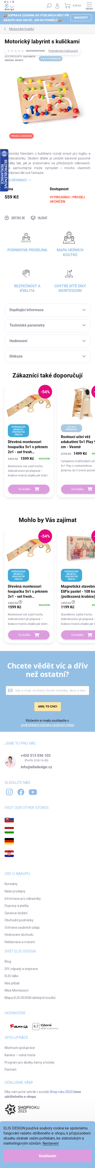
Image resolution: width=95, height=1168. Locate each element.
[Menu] (89, 5)
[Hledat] (49, 5)
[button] (29, 467)
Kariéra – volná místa (20, 1055)
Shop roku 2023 (61, 1092)
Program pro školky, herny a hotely (29, 1062)
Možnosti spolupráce (20, 1048)
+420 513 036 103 (35, 755)
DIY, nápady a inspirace (21, 969)
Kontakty (11, 884)
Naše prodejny (15, 891)
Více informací (16, 180)
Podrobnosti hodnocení (63, 51)
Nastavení (50, 1143)
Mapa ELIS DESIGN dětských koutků (30, 998)
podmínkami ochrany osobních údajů (47, 725)
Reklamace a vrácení (20, 942)
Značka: (14, 60)
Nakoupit (81, 17)
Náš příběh (12, 983)
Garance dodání (16, 913)
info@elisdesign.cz (36, 767)
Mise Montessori (17, 990)
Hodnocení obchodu (19, 934)
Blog (8, 961)
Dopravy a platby (17, 906)
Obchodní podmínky (19, 920)
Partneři (10, 1069)
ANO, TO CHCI (47, 706)
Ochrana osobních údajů (22, 927)
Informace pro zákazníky (23, 898)
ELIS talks (11, 976)
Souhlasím (47, 1156)
